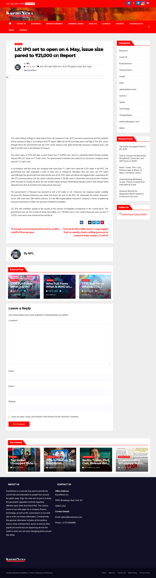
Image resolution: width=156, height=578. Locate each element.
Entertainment (54, 24)
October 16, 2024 (92, 467)
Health (93, 24)
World (23, 30)
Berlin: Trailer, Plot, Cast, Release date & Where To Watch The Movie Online (130, 170)
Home (104, 573)
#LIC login (87, 66)
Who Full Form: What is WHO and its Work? (59, 286)
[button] (149, 27)
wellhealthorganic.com (129, 122)
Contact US (122, 573)
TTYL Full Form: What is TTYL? (93, 285)
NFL (28, 63)
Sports (120, 24)
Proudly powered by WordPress (17, 573)
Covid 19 (21, 24)
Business (36, 24)
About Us (112, 573)
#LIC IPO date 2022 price (51, 66)
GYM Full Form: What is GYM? (21, 285)
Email (12, 386)
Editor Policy (132, 573)
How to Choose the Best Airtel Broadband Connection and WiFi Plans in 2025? (132, 158)
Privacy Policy (145, 573)
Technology (136, 24)
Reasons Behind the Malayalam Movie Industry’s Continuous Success (131, 193)
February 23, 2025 (57, 467)
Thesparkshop (125, 115)
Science (106, 24)
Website (12, 401)
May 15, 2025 (18, 467)
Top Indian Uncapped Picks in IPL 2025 (23, 463)
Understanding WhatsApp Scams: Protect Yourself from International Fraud (132, 182)
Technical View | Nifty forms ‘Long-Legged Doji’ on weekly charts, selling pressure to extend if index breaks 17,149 (85, 232)
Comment (13, 321)
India (11, 30)
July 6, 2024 (126, 467)
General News (76, 24)
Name (12, 371)
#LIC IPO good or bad (72, 66)
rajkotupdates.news (128, 89)
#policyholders (30, 70)
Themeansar (48, 573)
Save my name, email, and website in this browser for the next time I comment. (45, 417)
